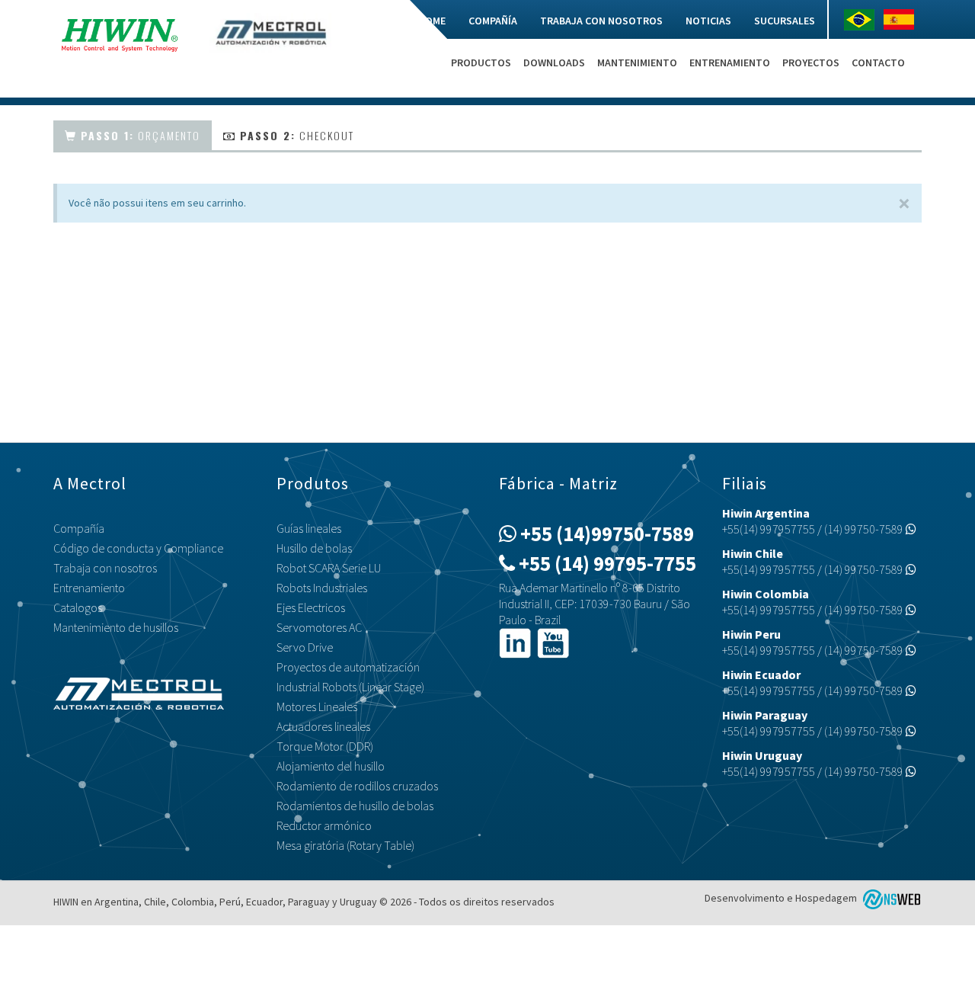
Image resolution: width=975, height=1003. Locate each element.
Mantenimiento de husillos (115, 627)
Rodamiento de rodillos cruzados (357, 785)
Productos (481, 62)
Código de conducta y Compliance (138, 548)
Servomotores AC (319, 627)
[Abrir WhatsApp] (937, 964)
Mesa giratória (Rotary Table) (345, 845)
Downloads (554, 62)
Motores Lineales (317, 706)
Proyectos (810, 62)
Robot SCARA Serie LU (329, 567)
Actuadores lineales (323, 726)
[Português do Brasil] (863, 20)
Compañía (492, 20)
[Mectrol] (270, 31)
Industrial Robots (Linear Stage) (350, 686)
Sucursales (784, 20)
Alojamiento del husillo (331, 766)
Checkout (297, 135)
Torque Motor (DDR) (325, 746)
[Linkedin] (515, 642)
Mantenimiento (637, 62)
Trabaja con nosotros (601, 20)
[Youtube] (553, 642)
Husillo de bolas (314, 548)
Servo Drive (305, 647)
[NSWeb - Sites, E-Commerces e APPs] (890, 898)
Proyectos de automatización (348, 667)
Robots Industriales (322, 587)
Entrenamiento (729, 62)
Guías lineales (309, 528)
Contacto (878, 62)
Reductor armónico (324, 825)
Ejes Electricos (311, 607)
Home (432, 20)
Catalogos (77, 607)
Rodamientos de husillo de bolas (355, 805)
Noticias (708, 20)
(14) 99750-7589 (865, 529)
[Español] (903, 19)
